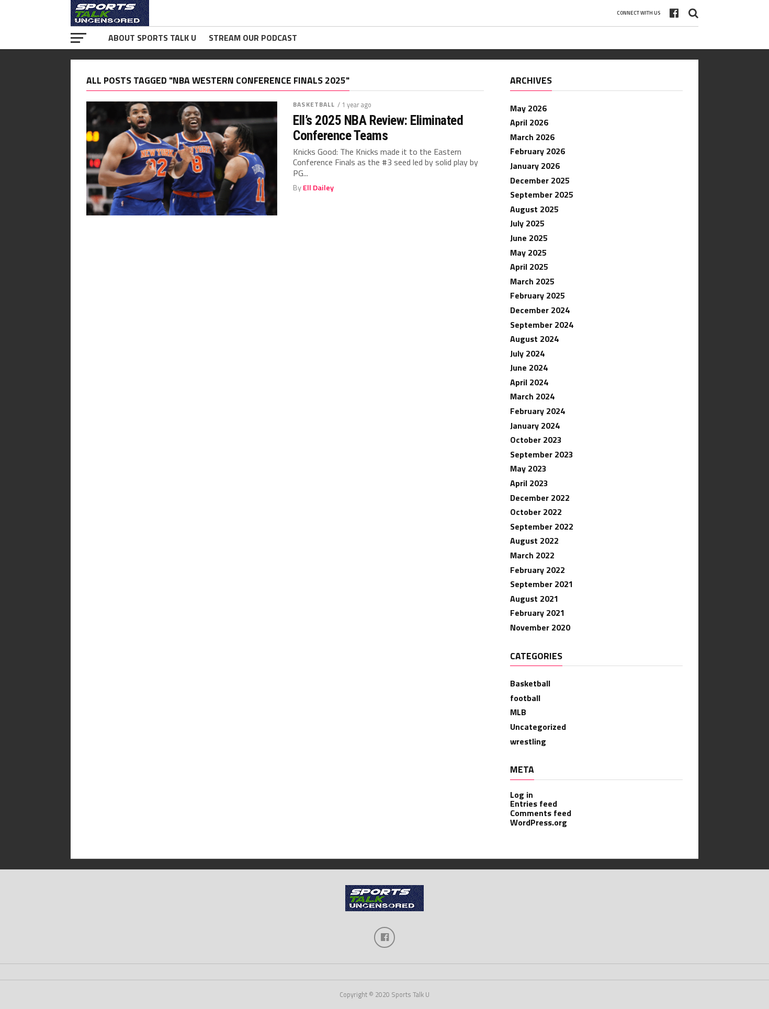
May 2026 (528, 108)
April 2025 (529, 266)
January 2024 (535, 425)
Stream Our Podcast (253, 37)
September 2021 (541, 584)
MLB (518, 712)
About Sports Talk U (152, 37)
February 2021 (537, 612)
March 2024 (532, 396)
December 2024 (540, 310)
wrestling (528, 741)
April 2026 (529, 122)
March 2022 (532, 555)
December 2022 (540, 497)
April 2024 (529, 382)
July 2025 (527, 223)
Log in (521, 794)
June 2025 (529, 238)
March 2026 (532, 137)
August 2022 (534, 540)
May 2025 (528, 252)
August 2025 (534, 209)
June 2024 (529, 367)
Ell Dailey (318, 187)
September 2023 (541, 454)
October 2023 (536, 439)
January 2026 (535, 165)
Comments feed (540, 813)
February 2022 (537, 570)
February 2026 (537, 151)
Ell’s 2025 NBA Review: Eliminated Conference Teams (378, 127)
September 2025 (541, 194)
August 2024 (534, 338)
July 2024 (527, 353)
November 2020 (540, 627)
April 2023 (529, 483)
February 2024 (537, 411)
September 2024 (541, 324)
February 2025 (537, 295)
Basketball (314, 104)
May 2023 (528, 468)
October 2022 (536, 512)
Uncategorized (538, 726)
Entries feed (533, 803)
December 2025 (540, 180)
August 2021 (534, 598)
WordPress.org (538, 822)
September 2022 (541, 526)
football (525, 698)
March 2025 (532, 281)
